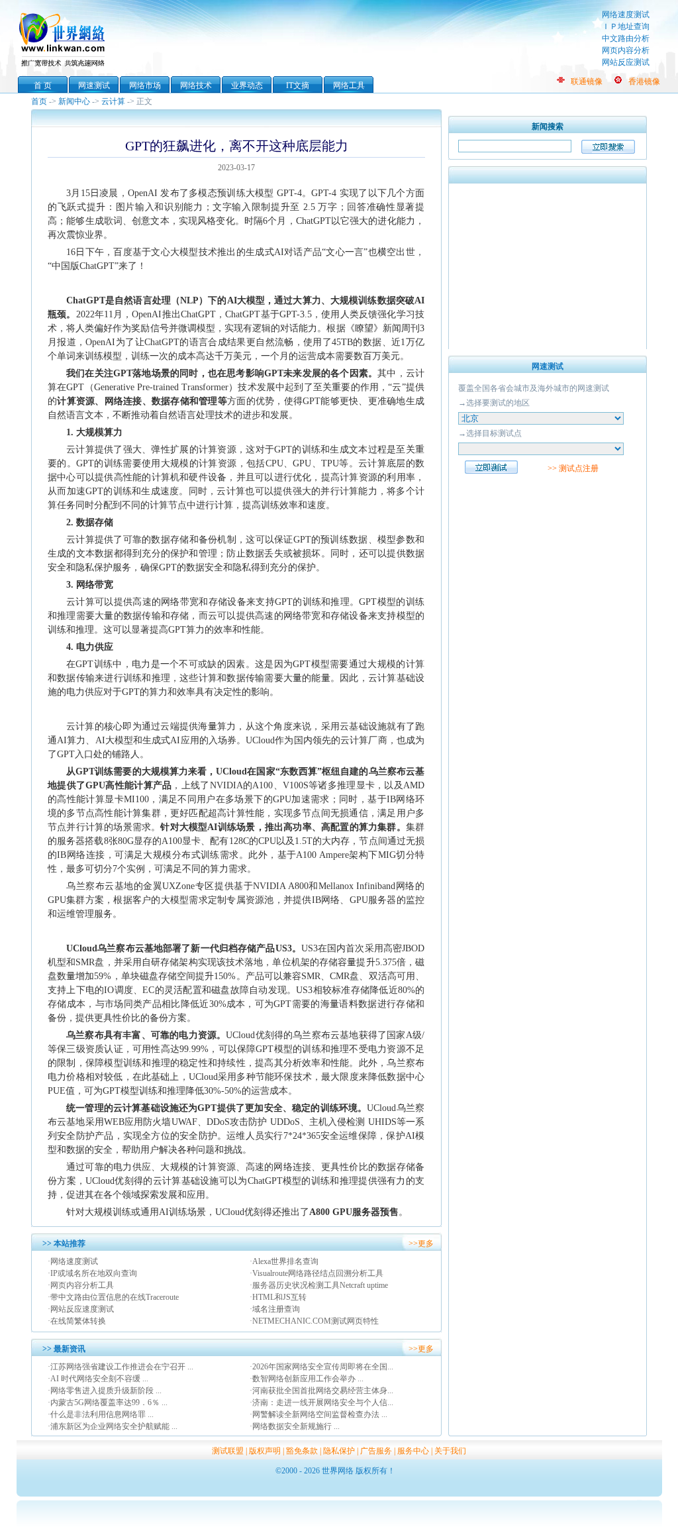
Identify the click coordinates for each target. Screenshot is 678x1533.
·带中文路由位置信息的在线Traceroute (113, 1297)
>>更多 (421, 1243)
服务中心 (413, 1450)
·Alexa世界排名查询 (284, 1261)
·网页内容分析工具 (81, 1285)
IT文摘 (297, 85)
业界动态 (247, 85)
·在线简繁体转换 (77, 1321)
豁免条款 (302, 1450)
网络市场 (145, 85)
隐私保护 (339, 1450)
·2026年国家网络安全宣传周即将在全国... (321, 1366)
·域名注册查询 (275, 1309)
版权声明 (265, 1450)
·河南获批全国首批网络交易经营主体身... (321, 1390)
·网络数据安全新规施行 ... (295, 1426)
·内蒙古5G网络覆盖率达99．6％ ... (108, 1402)
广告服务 (376, 1450)
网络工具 (349, 85)
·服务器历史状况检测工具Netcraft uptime (319, 1285)
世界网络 (64, 38)
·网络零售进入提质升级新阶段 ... (105, 1390)
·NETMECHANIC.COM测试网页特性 (314, 1321)
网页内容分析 (626, 50)
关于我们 (450, 1450)
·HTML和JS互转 (278, 1297)
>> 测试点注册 (573, 468)
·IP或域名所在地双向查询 (92, 1273)
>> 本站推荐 (63, 1243)
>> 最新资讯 (63, 1348)
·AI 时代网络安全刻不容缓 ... (98, 1378)
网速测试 (94, 85)
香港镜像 (644, 81)
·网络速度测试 (73, 1261)
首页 (39, 101)
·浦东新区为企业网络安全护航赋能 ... (112, 1426)
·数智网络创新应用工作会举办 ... (306, 1378)
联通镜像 (587, 81)
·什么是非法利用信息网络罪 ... (101, 1414)
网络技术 (196, 85)
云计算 (113, 101)
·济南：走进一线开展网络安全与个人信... (321, 1402)
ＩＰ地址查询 (626, 26)
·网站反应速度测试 (81, 1309)
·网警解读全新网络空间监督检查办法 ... (318, 1414)
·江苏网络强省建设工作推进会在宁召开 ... (120, 1366)
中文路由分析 (626, 38)
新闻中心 (74, 101)
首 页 (43, 85)
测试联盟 (228, 1450)
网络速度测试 (626, 14)
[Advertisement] (547, 266)
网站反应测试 (626, 62)
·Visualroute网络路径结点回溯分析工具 (316, 1273)
